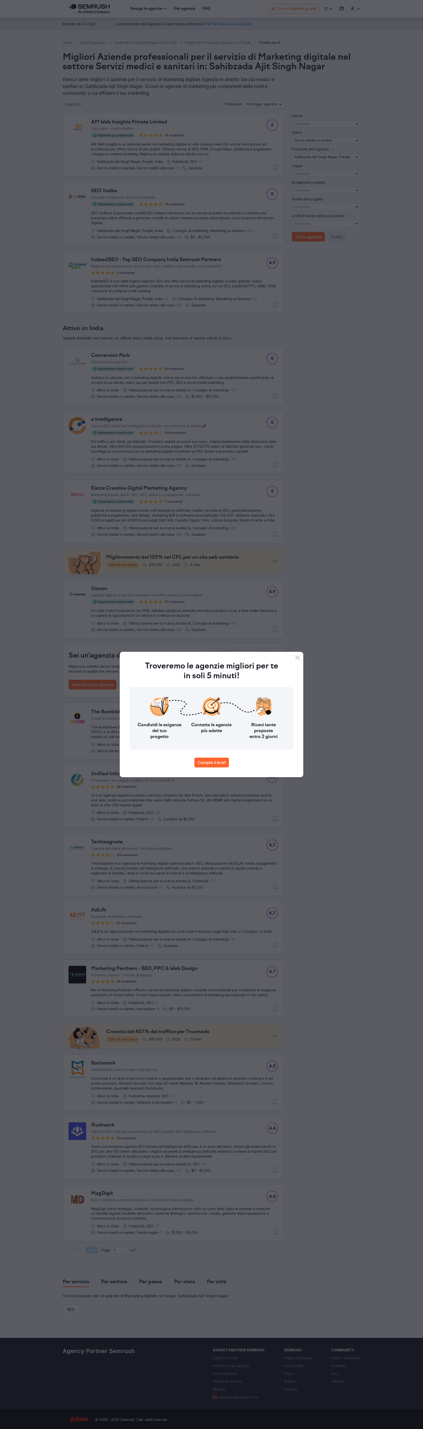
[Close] (297, 658)
